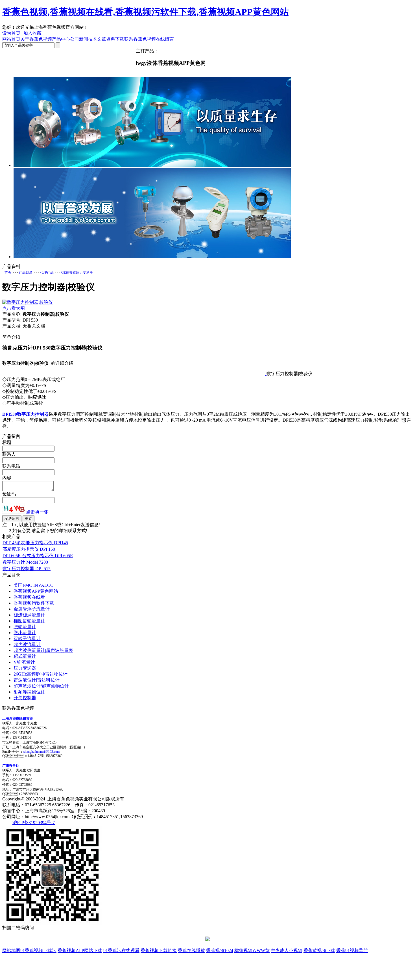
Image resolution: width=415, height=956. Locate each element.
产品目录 (25, 273)
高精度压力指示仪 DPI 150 (29, 549)
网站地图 (11, 950)
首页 (8, 273)
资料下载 (115, 39)
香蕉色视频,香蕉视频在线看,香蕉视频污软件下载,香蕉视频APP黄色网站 (145, 12)
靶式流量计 (25, 656)
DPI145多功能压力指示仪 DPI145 (35, 542)
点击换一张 (37, 512)
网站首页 (11, 39)
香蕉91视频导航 (352, 950)
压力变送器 (25, 668)
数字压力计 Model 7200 (25, 562)
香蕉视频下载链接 (159, 950)
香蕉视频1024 (219, 950)
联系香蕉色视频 (140, 39)
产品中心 (61, 39)
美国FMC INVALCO (34, 585)
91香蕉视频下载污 (38, 950)
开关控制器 (25, 697)
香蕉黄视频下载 (319, 950)
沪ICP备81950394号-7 (33, 822)
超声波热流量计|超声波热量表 (43, 650)
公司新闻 (79, 39)
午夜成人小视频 (286, 950)
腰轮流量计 (25, 626)
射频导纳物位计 (29, 691)
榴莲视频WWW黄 (252, 950)
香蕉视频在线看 (29, 597)
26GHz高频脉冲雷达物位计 (40, 674)
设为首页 (11, 33)
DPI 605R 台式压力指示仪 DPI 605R (38, 555)
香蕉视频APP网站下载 (80, 950)
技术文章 (97, 39)
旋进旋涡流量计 (29, 614)
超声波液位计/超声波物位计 (41, 685)
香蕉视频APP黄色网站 (36, 591)
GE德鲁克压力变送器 (77, 273)
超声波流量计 (27, 644)
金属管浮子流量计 (32, 609)
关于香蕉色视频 (36, 39)
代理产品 (47, 273)
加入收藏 (32, 33)
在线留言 (165, 39)
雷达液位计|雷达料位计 (37, 680)
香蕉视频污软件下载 (34, 603)
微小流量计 (25, 632)
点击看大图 (13, 308)
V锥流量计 (24, 662)
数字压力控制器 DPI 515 (27, 568)
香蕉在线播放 (191, 950)
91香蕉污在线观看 (121, 950)
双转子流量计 (27, 638)
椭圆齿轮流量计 (29, 620)
